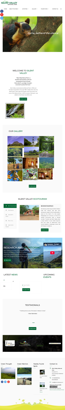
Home (5, 9)
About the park (13, 9)
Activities (24, 9)
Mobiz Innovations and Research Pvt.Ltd (57, 390)
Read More (23, 99)
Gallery (34, 9)
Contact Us (55, 9)
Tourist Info (44, 9)
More (41, 392)
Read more (26, 289)
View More (33, 186)
